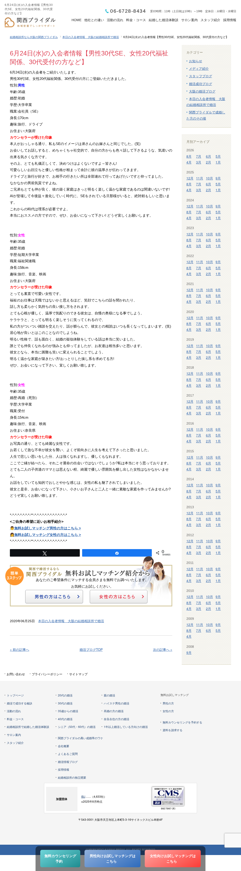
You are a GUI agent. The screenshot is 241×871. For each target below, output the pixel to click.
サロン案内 (189, 20)
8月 (189, 156)
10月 (209, 178)
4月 (189, 162)
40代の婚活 (65, 719)
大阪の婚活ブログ (202, 91)
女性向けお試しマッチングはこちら (173, 858)
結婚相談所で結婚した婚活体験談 (28, 727)
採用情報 (229, 20)
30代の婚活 (65, 703)
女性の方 (168, 711)
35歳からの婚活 (68, 711)
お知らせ (195, 61)
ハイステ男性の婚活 (116, 703)
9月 (218, 178)
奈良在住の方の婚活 (116, 719)
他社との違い (94, 20)
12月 (189, 178)
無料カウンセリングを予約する (182, 722)
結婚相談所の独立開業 (72, 777)
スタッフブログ (200, 76)
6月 (208, 156)
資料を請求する (172, 730)
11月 (199, 178)
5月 (218, 156)
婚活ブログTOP (91, 649)
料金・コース (136, 20)
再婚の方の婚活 (114, 711)
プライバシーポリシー (47, 674)
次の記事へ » (162, 649)
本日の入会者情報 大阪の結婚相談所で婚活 (90, 37)
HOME (76, 20)
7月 (198, 156)
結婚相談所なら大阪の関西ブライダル (34, 37)
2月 (208, 162)
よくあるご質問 (68, 754)
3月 (198, 162)
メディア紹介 (199, 68)
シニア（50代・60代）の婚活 (77, 727)
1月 (218, 162)
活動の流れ (115, 20)
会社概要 (63, 746)
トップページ (15, 695)
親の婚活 (109, 695)
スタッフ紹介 (210, 20)
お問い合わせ (16, 674)
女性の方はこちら (118, 596)
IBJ (83, 796)
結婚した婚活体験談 (163, 20)
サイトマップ (78, 674)
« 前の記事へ (19, 649)
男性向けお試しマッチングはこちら (113, 858)
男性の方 (168, 703)
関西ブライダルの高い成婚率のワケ (80, 738)
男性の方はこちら (54, 596)
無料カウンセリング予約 (60, 858)
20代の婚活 (65, 695)
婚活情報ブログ (68, 762)
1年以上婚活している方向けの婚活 (126, 727)
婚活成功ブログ (200, 83)
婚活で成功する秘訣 (19, 703)
